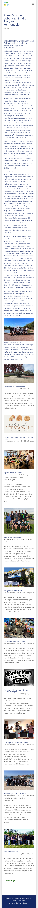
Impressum (9, 898)
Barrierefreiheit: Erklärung (18, 903)
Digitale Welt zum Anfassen (13, 473)
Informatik (7, 477)
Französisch (14, 798)
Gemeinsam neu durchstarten (14, 387)
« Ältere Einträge (9, 881)
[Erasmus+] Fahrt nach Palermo (15, 793)
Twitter (13, 901)
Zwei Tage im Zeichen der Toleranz (16, 743)
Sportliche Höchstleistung (13, 537)
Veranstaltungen (9, 480)
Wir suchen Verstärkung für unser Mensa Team (18, 438)
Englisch (6, 798)
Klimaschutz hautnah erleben (14, 641)
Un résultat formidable (11, 852)
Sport (5, 542)
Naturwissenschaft (17, 477)
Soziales (21, 798)
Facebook (21, 901)
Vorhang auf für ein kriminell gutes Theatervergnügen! (16, 691)
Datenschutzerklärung (23, 898)
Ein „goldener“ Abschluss (13, 591)
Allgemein (30, 389)
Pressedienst (10, 389)
